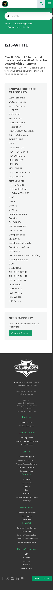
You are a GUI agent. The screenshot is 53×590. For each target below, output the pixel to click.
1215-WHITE (15, 297)
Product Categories (26, 426)
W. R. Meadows (8, 4)
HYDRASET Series (18, 189)
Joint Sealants (16, 180)
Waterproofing (17, 97)
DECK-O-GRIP (16, 230)
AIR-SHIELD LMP (18, 276)
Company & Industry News (26, 497)
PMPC (12, 143)
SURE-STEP (15, 118)
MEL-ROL (14, 164)
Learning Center (27, 432)
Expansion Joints (18, 214)
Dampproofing (17, 234)
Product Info (26, 422)
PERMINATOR (16, 147)
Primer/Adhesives (18, 135)
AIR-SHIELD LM (17, 280)
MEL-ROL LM (16, 160)
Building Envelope (18, 259)
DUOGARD (15, 222)
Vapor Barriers (17, 106)
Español (26, 565)
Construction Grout (19, 247)
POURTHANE (16, 139)
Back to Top (40, 578)
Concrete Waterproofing (26, 535)
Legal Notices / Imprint (26, 403)
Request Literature (26, 467)
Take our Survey (26, 471)
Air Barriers (15, 284)
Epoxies (13, 218)
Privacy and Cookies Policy (26, 406)
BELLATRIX (15, 268)
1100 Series (14, 301)
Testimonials (26, 483)
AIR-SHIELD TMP (18, 272)
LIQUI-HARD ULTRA (20, 172)
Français (26, 561)
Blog (26, 490)
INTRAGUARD (16, 185)
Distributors (26, 520)
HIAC (11, 197)
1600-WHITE (15, 288)
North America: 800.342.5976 (26, 382)
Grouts (12, 201)
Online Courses (26, 445)
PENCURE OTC (17, 156)
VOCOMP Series (17, 102)
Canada (26, 558)
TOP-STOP (14, 114)
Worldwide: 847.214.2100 (27, 385)
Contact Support (20, 333)
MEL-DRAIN (15, 168)
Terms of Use (26, 408)
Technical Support (26, 457)
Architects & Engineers (26, 512)
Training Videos (26, 438)
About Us (26, 479)
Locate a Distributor (26, 460)
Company (26, 474)
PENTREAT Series (18, 151)
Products (26, 417)
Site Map (26, 400)
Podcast (26, 493)
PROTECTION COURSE (21, 131)
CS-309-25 (14, 239)
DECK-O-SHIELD (18, 226)
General (13, 205)
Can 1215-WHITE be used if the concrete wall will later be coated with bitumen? (26, 60)
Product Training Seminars (27, 441)
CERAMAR (14, 251)
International (26, 568)
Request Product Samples (26, 464)
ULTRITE (13, 110)
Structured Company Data (26, 411)
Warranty (27, 501)
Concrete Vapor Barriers (26, 528)
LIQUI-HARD (16, 176)
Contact (27, 451)
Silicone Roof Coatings (27, 542)
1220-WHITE (15, 292)
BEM (11, 263)
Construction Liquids (20, 243)
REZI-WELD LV (17, 122)
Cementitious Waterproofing (24, 255)
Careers (26, 486)
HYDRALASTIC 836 (19, 193)
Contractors (26, 516)
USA (26, 554)
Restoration (15, 127)
